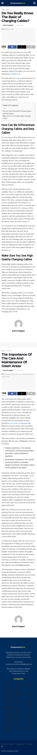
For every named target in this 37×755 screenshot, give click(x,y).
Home (3, 9)
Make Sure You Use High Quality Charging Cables (16, 117)
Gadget (18, 683)
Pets (18, 726)
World (28, 728)
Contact (30, 744)
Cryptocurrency (11, 703)
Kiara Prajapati (8, 25)
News (18, 721)
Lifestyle (9, 351)
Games (18, 688)
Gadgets (18, 685)
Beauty (9, 688)
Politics (18, 729)
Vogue (28, 723)
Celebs (9, 696)
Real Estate (28, 683)
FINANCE (9, 728)
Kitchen (18, 703)
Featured (9, 725)
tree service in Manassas (19, 423)
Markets (18, 711)
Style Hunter (27, 706)
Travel (28, 715)
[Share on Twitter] (21, 47)
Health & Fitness (18, 694)
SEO (27, 692)
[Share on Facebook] (12, 47)
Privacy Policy (20, 744)
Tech (8, 9)
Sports (27, 695)
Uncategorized (29, 717)
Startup (27, 698)
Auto (9, 685)
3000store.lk (15, 74)
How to (18, 701)
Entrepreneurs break (10, 719)
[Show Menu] (2, 3)
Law (18, 706)
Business (9, 691)
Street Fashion (28, 701)
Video (28, 720)
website (28, 725)
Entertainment (10, 716)
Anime (9, 683)
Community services (10, 700)
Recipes (28, 687)
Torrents (28, 712)
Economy (9, 710)
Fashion (9, 723)
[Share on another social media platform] (31, 47)
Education (9, 713)
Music (18, 714)
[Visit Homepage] (18, 3)
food (9, 731)
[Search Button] (34, 3)
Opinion (18, 724)
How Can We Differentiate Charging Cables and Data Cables (17, 112)
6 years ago (19, 25)
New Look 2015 (18, 717)
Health (18, 691)
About (11, 744)
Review (27, 690)
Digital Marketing (9, 707)
